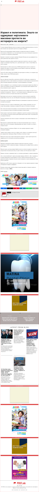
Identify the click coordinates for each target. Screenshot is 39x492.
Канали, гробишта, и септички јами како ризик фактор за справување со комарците (19, 332)
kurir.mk (5, 171)
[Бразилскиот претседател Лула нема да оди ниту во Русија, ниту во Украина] (9, 318)
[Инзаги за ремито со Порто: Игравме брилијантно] (29, 318)
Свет (7, 44)
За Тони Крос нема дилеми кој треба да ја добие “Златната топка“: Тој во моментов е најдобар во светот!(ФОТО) (6, 372)
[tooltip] (4, 188)
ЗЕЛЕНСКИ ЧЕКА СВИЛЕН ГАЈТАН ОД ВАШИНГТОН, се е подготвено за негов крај (6, 342)
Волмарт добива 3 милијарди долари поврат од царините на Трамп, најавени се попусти (19, 369)
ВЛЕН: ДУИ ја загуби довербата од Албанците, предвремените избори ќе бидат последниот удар (31, 342)
